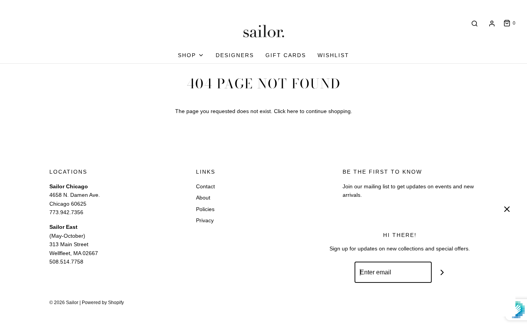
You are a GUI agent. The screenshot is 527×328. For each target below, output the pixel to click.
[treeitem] (191, 55)
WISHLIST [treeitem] (333, 55)
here (292, 111)
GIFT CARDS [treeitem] (285, 55)
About (203, 197)
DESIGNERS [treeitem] (235, 55)
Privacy (205, 220)
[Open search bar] (474, 23)
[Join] (442, 272)
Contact (205, 186)
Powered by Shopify (103, 302)
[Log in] (492, 23)
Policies (205, 209)
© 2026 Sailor (63, 302)
